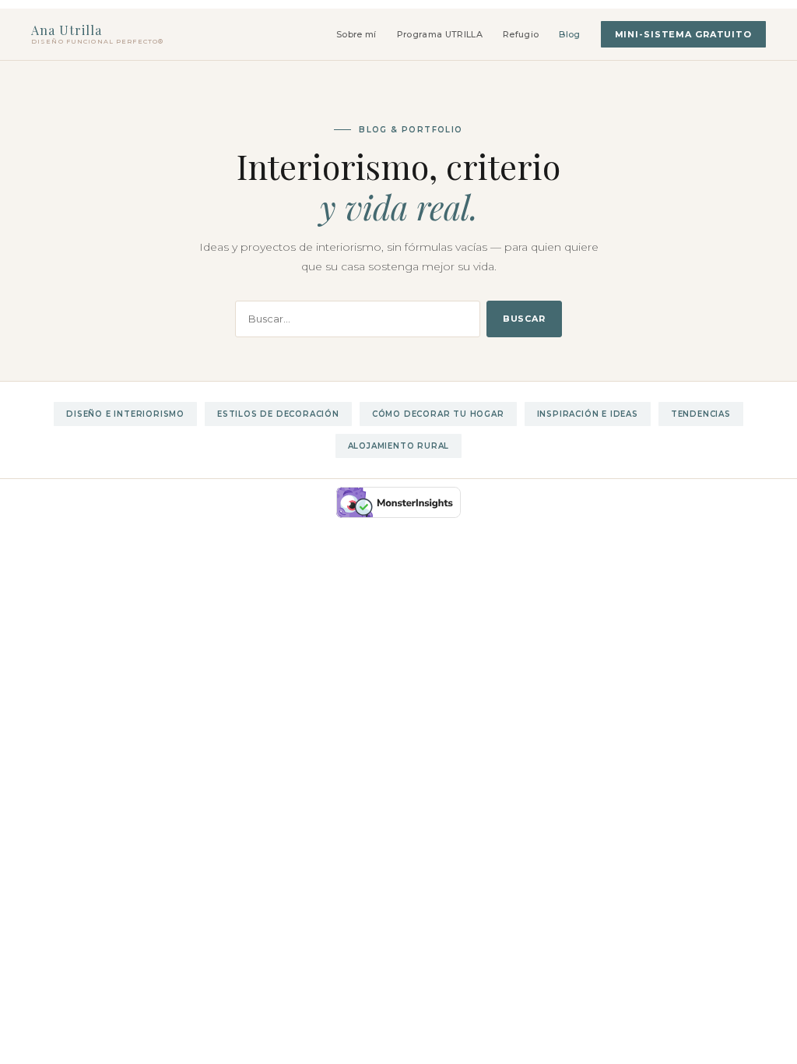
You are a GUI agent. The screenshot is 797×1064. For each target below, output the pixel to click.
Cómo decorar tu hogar (438, 414)
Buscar (524, 318)
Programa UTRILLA (440, 34)
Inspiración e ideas (587, 414)
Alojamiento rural (399, 446)
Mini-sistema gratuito (683, 34)
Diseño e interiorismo (125, 414)
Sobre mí (356, 34)
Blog (569, 34)
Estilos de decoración (278, 414)
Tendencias (701, 414)
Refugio (521, 34)
